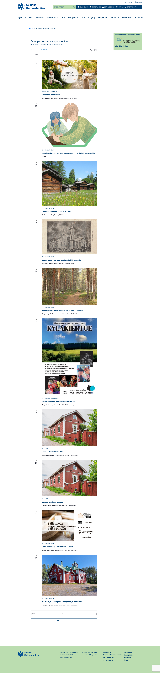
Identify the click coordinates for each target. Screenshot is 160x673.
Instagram (128, 655)
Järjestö (115, 17)
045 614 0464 (92, 652)
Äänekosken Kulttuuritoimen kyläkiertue (58, 401)
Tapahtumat (84, 7)
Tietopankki (96, 7)
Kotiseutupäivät (70, 17)
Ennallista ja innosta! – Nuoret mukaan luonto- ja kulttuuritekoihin (68, 153)
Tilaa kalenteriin (63, 621)
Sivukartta (107, 652)
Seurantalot (53, 17)
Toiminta (39, 17)
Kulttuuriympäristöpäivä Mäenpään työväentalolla (62, 601)
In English (128, 2)
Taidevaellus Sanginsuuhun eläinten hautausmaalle (62, 310)
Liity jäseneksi (109, 7)
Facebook (128, 652)
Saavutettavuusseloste (112, 655)
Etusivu (31, 28)
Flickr (126, 660)
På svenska (138, 2)
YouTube (127, 657)
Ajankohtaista (25, 17)
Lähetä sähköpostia (90, 655)
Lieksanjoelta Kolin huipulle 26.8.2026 (56, 211)
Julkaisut (138, 17)
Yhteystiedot (131, 7)
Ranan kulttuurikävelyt (51, 95)
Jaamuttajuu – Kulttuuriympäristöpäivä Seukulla (61, 260)
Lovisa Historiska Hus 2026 (52, 502)
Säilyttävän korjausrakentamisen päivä (57, 547)
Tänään (64, 614)
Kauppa (120, 7)
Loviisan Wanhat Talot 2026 (52, 452)
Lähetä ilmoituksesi (122, 46)
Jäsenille (126, 17)
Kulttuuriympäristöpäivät (95, 17)
